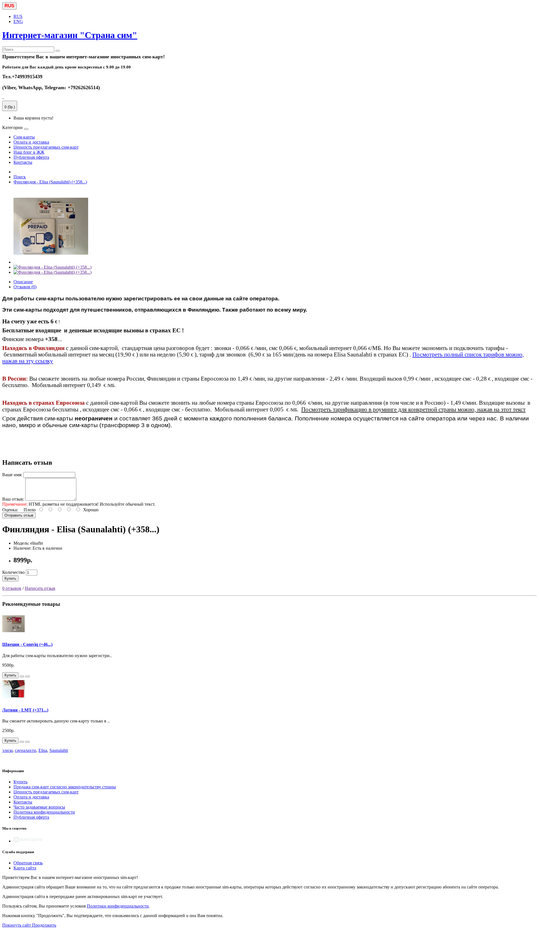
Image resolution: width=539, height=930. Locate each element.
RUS (17, 16)
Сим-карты (24, 137)
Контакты (22, 162)
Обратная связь (28, 862)
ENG (18, 21)
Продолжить (44, 925)
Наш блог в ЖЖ (28, 152)
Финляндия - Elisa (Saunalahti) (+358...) (50, 181)
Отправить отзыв (18, 515)
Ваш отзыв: (13, 499)
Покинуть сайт (17, 925)
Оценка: (10, 509)
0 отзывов (11, 588)
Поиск (19, 176)
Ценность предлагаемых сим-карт (46, 147)
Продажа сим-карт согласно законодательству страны (64, 786)
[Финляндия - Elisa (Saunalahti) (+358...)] (50, 262)
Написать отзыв (40, 588)
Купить (10, 578)
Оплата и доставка (31, 142)
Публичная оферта (31, 157)
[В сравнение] (27, 676)
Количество (13, 572)
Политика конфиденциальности (44, 812)
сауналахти (25, 750)
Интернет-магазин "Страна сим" (69, 35)
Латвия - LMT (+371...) (25, 710)
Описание (23, 281)
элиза (7, 750)
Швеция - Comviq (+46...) (27, 644)
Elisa (42, 750)
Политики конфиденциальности (118, 906)
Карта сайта (24, 867)
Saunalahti (58, 750)
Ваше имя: (12, 474)
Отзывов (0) (24, 286)
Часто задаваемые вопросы (39, 807)
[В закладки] (22, 676)
